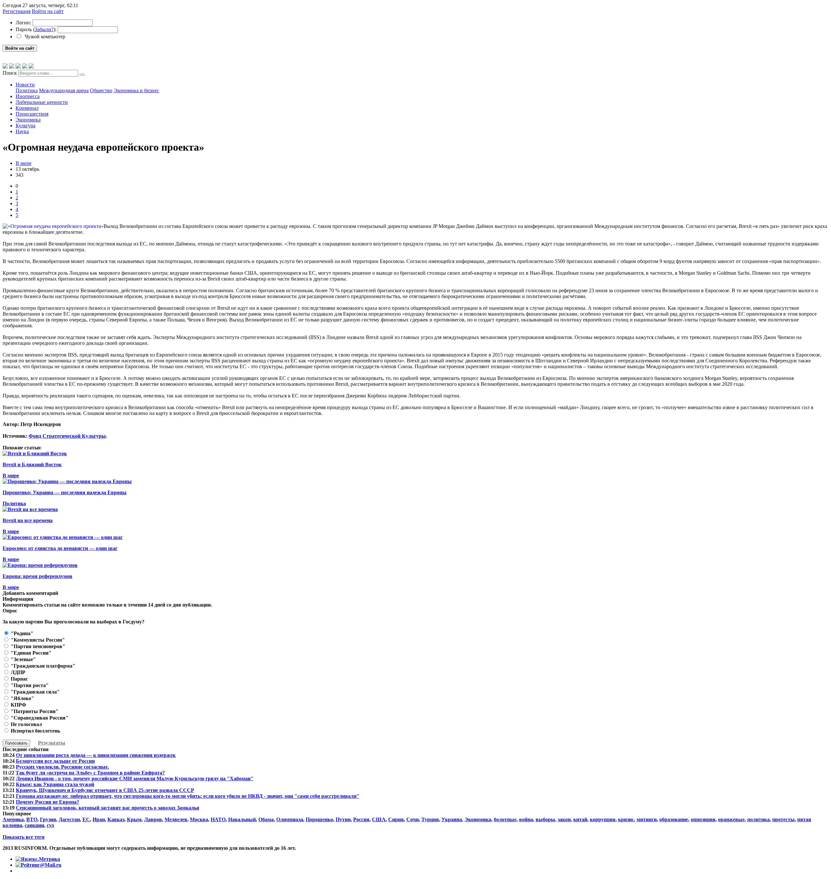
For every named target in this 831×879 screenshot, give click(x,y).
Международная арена (64, 90)
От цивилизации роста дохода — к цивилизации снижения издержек (96, 755)
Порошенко (319, 819)
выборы (545, 819)
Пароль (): (36, 29)
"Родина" (21, 633)
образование (673, 819)
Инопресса (28, 96)
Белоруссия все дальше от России (55, 761)
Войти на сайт (48, 11)
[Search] (82, 75)
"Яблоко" (21, 698)
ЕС (86, 819)
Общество (101, 90)
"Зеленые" (22, 659)
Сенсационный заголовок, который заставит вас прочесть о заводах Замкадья (107, 807)
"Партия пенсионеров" (37, 646)
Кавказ (115, 819)
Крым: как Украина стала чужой (55, 784)
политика (758, 819)
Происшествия (32, 114)
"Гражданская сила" (34, 692)
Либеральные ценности (42, 102)
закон (564, 819)
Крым (134, 819)
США (379, 819)
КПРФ (17, 705)
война (526, 819)
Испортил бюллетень (34, 731)
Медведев (176, 819)
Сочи (412, 819)
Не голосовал (25, 724)
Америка (13, 819)
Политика (27, 90)
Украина (451, 819)
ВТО (31, 819)
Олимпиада (289, 819)
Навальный (242, 819)
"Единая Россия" (30, 653)
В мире (23, 163)
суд (50, 825)
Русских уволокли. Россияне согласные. (62, 767)
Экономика (28, 119)
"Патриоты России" (33, 711)
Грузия (48, 819)
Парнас (18, 679)
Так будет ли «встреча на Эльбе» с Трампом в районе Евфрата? (90, 772)
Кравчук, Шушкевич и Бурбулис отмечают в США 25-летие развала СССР (105, 790)
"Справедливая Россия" (38, 718)
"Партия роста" (29, 685)
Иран (99, 819)
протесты (783, 819)
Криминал (27, 108)
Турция (430, 819)
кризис (626, 819)
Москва (199, 819)
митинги (647, 819)
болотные (505, 819)
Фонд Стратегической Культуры (67, 436)
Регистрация (17, 11)
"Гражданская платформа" (42, 666)
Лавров (153, 819)
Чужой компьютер (44, 36)
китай (580, 819)
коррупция (602, 819)
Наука (22, 131)
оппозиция (703, 819)
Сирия (396, 819)
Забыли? (44, 29)
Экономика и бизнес (136, 90)
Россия (361, 819)
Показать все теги (23, 837)
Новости (25, 84)
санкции (34, 825)
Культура (25, 125)
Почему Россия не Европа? (47, 802)
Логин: (23, 22)
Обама (266, 819)
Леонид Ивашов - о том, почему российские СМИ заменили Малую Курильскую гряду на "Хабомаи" (135, 778)
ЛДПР (17, 672)
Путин (343, 819)
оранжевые (731, 819)
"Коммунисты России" (37, 640)
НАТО (218, 819)
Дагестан (69, 819)
